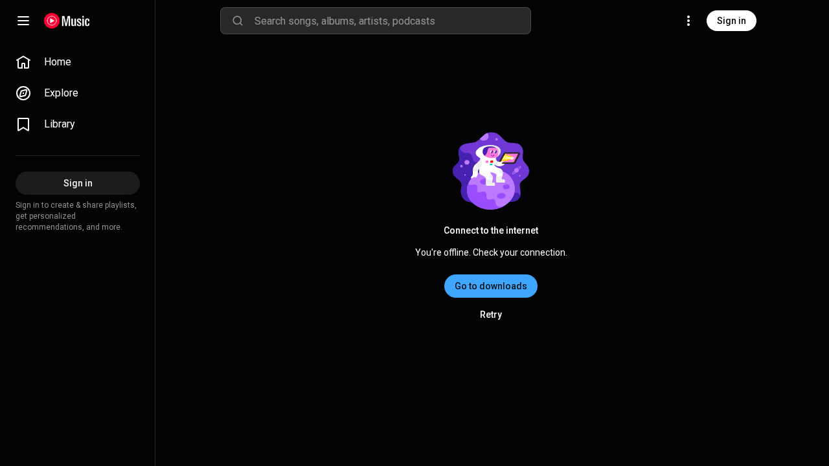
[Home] (67, 20)
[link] (77, 62)
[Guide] (23, 20)
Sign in (731, 21)
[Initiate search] (237, 20)
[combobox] (392, 21)
